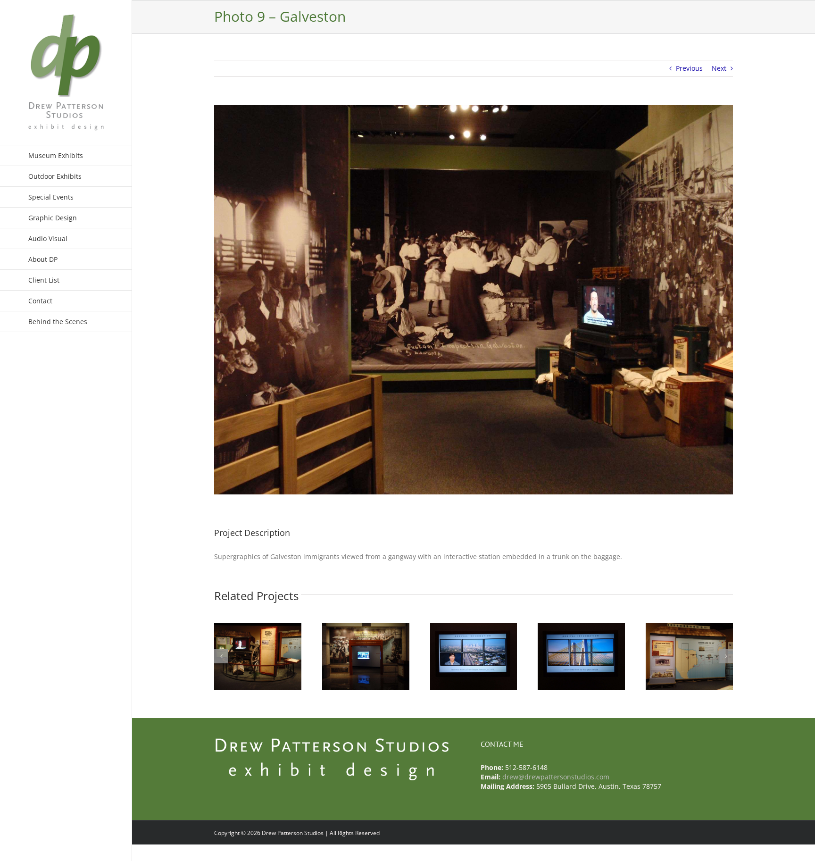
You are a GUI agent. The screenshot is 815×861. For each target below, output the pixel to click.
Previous (689, 68)
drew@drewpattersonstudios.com (555, 776)
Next (719, 68)
